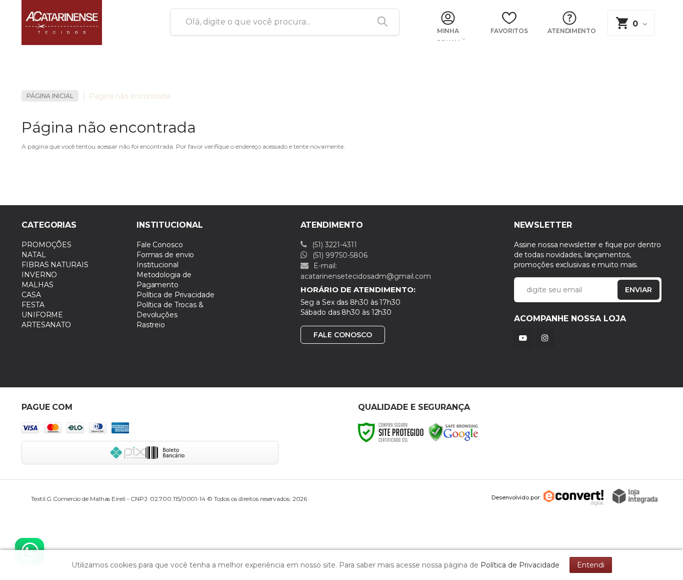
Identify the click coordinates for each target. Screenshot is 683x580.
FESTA (33, 304)
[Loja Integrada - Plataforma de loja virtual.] (635, 496)
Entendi (590, 564)
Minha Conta (448, 34)
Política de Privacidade (175, 294)
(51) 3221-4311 (333, 244)
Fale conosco (343, 334)
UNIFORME (42, 314)
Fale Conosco (159, 244)
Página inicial (50, 96)
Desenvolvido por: (516, 497)
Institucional (157, 264)
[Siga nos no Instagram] (547, 338)
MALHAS (37, 284)
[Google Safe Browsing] (453, 431)
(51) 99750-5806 (339, 255)
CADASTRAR (628, 292)
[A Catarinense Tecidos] (84, 22)
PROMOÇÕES (47, 244)
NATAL (34, 254)
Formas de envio (165, 254)
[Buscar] (379, 22)
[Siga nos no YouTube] (525, 338)
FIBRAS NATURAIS (55, 264)
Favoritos (509, 31)
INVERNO (39, 274)
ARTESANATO (46, 324)
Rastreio (150, 324)
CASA (31, 294)
